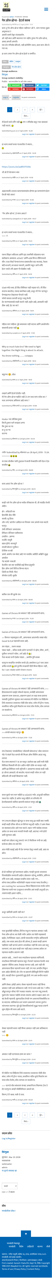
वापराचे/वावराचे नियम (10, 1260)
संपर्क (40, 1260)
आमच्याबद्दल (32, 1260)
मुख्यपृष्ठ (12, 17)
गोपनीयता (23, 1260)
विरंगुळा (5, 74)
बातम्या (40, 1246)
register (16, 97)
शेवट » (26, 116)
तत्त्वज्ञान (17, 61)
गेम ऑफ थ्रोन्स (16, 67)
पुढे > (41, 109)
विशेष (21, 1246)
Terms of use (7, 1269)
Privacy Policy (20, 1269)
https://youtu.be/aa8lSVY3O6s (16, 167)
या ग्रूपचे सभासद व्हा (9, 1171)
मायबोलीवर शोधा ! (9, 1211)
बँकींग (11, 61)
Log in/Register (8, 1138)
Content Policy (33, 1269)
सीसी (48, 1246)
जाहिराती (30, 1246)
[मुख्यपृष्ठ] (6, 6)
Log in (5, 97)
